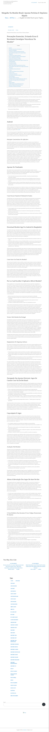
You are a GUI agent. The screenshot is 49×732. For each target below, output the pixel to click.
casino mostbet (14, 619)
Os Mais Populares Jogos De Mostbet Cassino (16, 83)
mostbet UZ (13, 666)
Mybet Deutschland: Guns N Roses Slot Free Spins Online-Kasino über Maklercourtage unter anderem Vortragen (35, 566)
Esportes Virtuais (11, 82)
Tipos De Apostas (12, 76)
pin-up (12, 668)
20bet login (13, 606)
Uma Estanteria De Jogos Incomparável (15, 75)
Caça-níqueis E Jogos (12, 62)
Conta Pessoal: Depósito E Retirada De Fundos (16, 51)
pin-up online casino (14, 674)
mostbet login (14, 654)
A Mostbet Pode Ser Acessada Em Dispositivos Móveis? (18, 78)
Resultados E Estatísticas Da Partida (15, 86)
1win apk (18, 580)
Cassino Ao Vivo (11, 72)
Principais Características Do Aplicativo (15, 49)
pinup (12, 680)
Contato (10, 70)
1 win (12, 580)
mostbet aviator (15, 644)
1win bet (13, 588)
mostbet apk (14, 635)
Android (10, 47)
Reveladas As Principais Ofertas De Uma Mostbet (17, 80)
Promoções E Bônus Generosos (14, 77)
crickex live (14, 627)
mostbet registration (14, 663)
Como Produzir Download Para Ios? (14, 68)
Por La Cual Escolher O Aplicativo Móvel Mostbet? (17, 56)
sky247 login (14, 685)
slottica (13, 690)
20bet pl (12, 609)
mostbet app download (13, 641)
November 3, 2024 (11, 30)
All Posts (12, 18)
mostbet (19, 129)
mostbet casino (14, 649)
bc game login (14, 617)
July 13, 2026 (32, 569)
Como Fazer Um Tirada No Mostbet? (15, 55)
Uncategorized (10, 26)
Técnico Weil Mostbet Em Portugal (14, 57)
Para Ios (10, 81)
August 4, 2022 (11, 569)
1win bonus (13, 591)
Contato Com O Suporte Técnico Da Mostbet (16, 71)
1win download (14, 596)
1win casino (13, 593)
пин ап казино (14, 695)
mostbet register (15, 659)
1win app (13, 583)
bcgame (12, 614)
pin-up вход (13, 677)
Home (6, 17)
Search (4, 702)
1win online (13, 601)
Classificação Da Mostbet (13, 73)
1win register (14, 604)
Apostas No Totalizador (13, 50)
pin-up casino (14, 671)
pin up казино (14, 682)
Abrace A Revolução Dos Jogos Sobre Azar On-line (17, 65)
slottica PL (13, 693)
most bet (13, 632)
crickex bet (13, 622)
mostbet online (14, 657)
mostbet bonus (14, 646)
